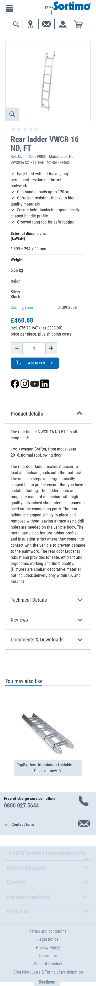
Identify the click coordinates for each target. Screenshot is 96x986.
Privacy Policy (48, 947)
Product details (27, 414)
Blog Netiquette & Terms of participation (48, 972)
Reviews (19, 620)
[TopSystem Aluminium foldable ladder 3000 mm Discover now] (48, 712)
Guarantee (48, 955)
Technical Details (29, 600)
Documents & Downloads (37, 639)
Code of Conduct (48, 963)
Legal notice (48, 939)
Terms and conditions (48, 931)
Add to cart (36, 363)
